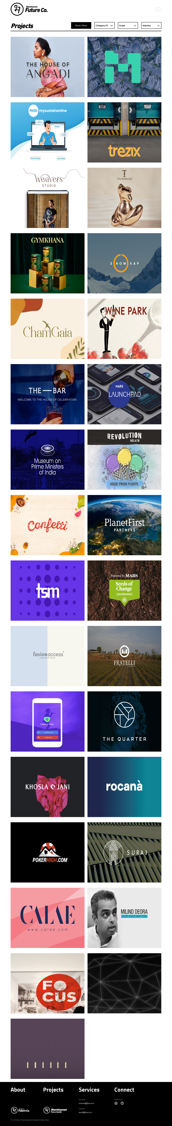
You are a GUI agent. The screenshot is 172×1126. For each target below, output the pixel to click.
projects (53, 1089)
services (89, 1089)
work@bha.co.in (85, 1112)
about (18, 1089)
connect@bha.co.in (86, 1103)
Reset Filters (81, 25)
